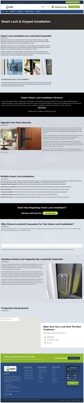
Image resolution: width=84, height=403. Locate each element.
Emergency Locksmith (29, 375)
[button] (2, 67)
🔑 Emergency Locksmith (73, 2)
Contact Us (55, 380)
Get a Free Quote (74, 6)
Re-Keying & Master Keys (29, 378)
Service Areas (29, 11)
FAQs (54, 376)
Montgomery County (42, 370)
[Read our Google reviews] (43, 7)
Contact (38, 11)
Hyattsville (40, 378)
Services (20, 11)
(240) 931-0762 (8, 2)
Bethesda (40, 373)
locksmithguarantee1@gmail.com (20, 2)
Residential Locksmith (29, 370)
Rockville (40, 375)
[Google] (8, 394)
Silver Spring (41, 376)
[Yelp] (11, 394)
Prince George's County (43, 371)
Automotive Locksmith (29, 373)
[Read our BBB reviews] (48, 7)
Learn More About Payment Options (73, 383)
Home (6, 11)
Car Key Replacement (28, 376)
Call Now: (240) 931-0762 (31, 213)
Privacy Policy (62, 400)
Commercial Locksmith (29, 371)
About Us (12, 11)
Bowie (40, 380)
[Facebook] (5, 394)
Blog (53, 375)
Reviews (54, 373)
